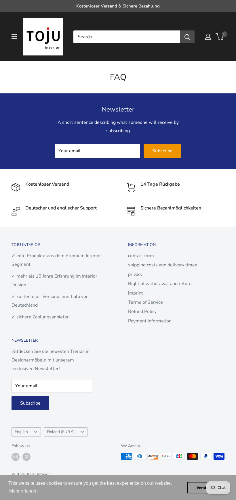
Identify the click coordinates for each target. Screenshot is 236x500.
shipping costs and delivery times (162, 265)
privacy (135, 274)
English (21, 431)
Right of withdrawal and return (160, 283)
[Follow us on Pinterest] (26, 457)
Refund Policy (142, 311)
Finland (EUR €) (61, 431)
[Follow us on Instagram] (16, 457)
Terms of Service (145, 302)
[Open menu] (14, 36)
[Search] (187, 36)
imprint (135, 293)
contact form (141, 256)
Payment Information (150, 321)
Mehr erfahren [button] (23, 491)
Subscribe (162, 151)
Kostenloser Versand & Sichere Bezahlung (118, 6)
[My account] (208, 37)
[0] (219, 36)
